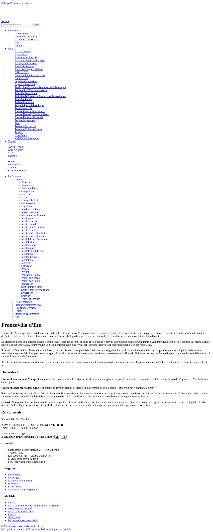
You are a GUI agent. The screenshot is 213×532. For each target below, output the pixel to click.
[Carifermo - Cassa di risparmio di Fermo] (106, 526)
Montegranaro (28, 248)
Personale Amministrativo (28, 304)
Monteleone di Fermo (32, 251)
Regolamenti (14, 486)
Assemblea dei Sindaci (26, 39)
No (64, 437)
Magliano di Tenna (31, 209)
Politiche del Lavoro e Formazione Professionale (40, 96)
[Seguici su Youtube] (60, 529)
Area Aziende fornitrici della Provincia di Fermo (33, 505)
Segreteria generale (25, 120)
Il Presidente (21, 33)
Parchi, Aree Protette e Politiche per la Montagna (40, 87)
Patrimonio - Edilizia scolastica (31, 90)
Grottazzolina (28, 203)
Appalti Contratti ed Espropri (30, 60)
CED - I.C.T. (21, 72)
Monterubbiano (29, 257)
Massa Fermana (29, 212)
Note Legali (14, 517)
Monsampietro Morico (33, 215)
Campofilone (28, 191)
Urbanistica (21, 135)
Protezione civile (23, 108)
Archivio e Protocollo (26, 63)
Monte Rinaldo (29, 224)
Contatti (12, 141)
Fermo (24, 197)
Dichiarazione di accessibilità (23, 520)
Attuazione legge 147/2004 (29, 69)
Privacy (12, 514)
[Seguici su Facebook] (13, 529)
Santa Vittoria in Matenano (35, 289)
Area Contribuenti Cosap (21, 511)
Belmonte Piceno (30, 188)
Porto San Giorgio (30, 277)
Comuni (19, 45)
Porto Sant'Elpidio (30, 280)
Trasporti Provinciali (25, 126)
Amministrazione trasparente (23, 489)
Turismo (19, 132)
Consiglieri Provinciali (26, 36)
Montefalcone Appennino (34, 239)
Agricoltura (21, 54)
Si (57, 437)
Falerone (25, 194)
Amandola (26, 185)
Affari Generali (23, 51)
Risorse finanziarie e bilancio (30, 111)
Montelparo (27, 254)
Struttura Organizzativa (27, 313)
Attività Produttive (24, 66)
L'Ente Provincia (23, 301)
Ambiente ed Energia (26, 57)
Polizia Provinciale (24, 102)
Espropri (12, 155)
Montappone (28, 218)
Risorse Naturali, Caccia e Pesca (32, 114)
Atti (17, 42)
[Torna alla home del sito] (106, 10)
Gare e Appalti (15, 149)
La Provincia (14, 30)
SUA (10, 152)
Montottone (27, 260)
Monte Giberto (29, 221)
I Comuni (13, 483)
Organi (18, 310)
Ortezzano (26, 266)
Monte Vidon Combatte (33, 233)
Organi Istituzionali (25, 84)
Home (11, 161)
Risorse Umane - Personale (29, 117)
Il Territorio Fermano (26, 307)
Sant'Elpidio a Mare (31, 286)
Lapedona (26, 206)
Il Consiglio (14, 477)
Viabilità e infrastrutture (27, 138)
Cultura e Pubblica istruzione (30, 75)
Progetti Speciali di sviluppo (29, 105)
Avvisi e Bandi (16, 146)
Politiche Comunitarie (26, 93)
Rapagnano (27, 283)
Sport (17, 123)
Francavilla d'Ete (30, 200)
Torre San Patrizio (30, 298)
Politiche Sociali (23, 99)
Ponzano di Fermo (31, 274)
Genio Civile (21, 78)
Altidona (25, 182)
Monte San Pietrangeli (33, 227)
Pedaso (25, 268)
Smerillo (25, 295)
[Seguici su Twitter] (37, 529)
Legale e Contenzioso (26, 81)
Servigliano (27, 292)
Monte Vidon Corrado (33, 236)
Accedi (5, 21)
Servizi (11, 48)
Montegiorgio (28, 245)
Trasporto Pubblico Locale (28, 129)
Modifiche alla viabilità (20, 508)
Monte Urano (28, 230)
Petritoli (25, 271)
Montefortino (28, 242)
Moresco (25, 263)
